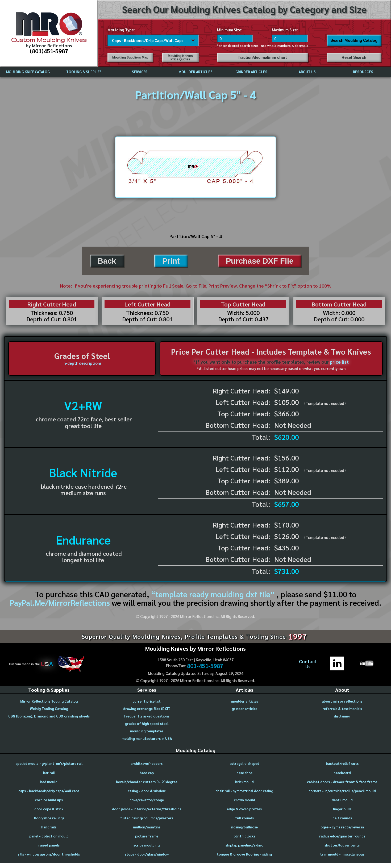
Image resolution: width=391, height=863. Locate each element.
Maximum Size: (285, 29)
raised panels (49, 845)
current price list (146, 701)
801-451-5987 (205, 666)
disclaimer (342, 716)
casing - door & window (146, 791)
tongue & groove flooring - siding (244, 854)
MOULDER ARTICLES (195, 71)
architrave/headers (147, 763)
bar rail (49, 772)
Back (107, 260)
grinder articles (244, 708)
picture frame (146, 836)
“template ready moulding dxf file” (212, 594)
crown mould (244, 800)
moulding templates (146, 731)
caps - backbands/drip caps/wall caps (48, 791)
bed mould (48, 781)
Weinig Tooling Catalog (49, 708)
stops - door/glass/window (147, 854)
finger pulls (342, 809)
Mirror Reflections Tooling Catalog (49, 701)
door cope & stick (48, 809)
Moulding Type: (121, 29)
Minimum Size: (229, 29)
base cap (147, 772)
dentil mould (342, 800)
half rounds (342, 818)
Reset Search (354, 57)
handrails (48, 827)
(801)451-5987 (49, 51)
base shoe (244, 772)
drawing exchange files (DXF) (146, 708)
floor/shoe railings (49, 818)
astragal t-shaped (244, 763)
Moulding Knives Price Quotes (180, 57)
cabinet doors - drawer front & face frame (342, 781)
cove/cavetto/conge (147, 800)
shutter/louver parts (342, 845)
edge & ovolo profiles (244, 809)
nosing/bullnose (244, 827)
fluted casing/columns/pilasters (146, 818)
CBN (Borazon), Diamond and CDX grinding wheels (49, 716)
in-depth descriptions (82, 363)
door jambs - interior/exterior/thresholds (146, 809)
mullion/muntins (146, 827)
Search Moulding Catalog (353, 40)
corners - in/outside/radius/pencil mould (342, 791)
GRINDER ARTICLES (251, 71)
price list (339, 362)
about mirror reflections (342, 701)
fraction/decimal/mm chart (262, 57)
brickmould (244, 781)
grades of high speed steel (146, 723)
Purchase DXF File (259, 260)
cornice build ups (49, 800)
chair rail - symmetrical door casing (244, 791)
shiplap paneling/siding (244, 845)
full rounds (244, 818)
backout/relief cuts (342, 763)
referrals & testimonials (342, 708)
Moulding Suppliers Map (130, 57)
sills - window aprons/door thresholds (49, 854)
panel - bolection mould (49, 836)
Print (171, 260)
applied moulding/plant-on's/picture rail (48, 763)
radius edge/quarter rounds (342, 836)
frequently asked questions (146, 716)
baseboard (342, 772)
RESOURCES (363, 71)
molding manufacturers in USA (147, 738)
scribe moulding (147, 845)
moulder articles (244, 701)
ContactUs (308, 664)
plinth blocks (244, 836)
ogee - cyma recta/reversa (342, 827)
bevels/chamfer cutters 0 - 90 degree (146, 781)
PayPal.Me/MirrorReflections (61, 603)
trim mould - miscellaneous (342, 854)
